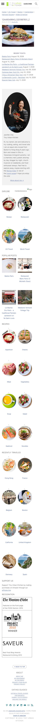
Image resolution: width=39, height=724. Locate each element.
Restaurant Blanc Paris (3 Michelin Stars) (17, 59)
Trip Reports (19, 695)
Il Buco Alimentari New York (12, 75)
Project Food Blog (19, 682)
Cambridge (28, 12)
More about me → (17, 180)
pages (13, 173)
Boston (20, 12)
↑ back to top (19, 667)
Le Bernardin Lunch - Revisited (13, 77)
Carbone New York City (11, 72)
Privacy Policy (19, 684)
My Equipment (19, 678)
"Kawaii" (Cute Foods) (20, 697)
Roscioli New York (8, 80)
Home (4, 12)
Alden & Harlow (21, 15)
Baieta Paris (6, 56)
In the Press (19, 680)
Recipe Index (11, 171)
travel (9, 173)
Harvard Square (8, 15)
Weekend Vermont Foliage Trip (13, 70)
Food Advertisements (20, 191)
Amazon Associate (17, 711)
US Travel (12, 12)
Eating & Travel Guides (19, 693)
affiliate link (6, 590)
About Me (19, 676)
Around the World (19, 699)
